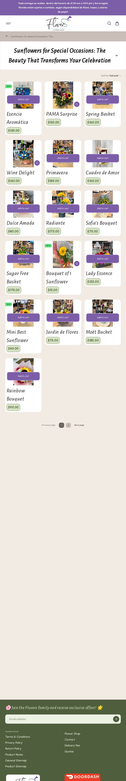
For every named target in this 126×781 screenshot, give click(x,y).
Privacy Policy (14, 742)
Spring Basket (100, 114)
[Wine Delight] (23, 153)
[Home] (6, 36)
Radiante (55, 223)
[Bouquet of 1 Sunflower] (63, 254)
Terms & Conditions (17, 736)
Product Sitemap (16, 766)
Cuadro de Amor (102, 173)
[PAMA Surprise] (63, 95)
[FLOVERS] (59, 23)
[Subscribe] (116, 719)
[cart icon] (117, 23)
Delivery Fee (72, 745)
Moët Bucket (99, 332)
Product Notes (14, 754)
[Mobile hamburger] (8, 23)
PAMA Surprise (61, 114)
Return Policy (13, 748)
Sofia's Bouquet (101, 223)
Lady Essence (99, 273)
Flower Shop (72, 733)
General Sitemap (16, 760)
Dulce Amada (20, 223)
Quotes (69, 751)
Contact (70, 739)
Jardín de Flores (62, 332)
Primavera (57, 173)
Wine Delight (21, 173)
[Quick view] (77, 104)
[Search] (109, 23)
